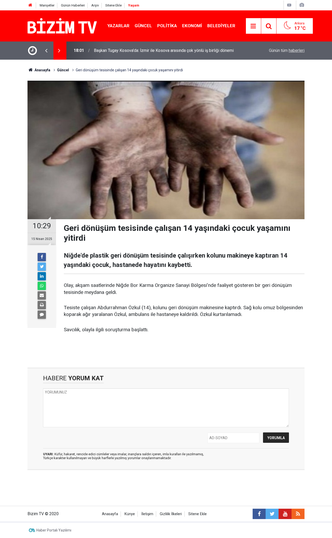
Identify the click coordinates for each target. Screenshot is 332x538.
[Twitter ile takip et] (272, 514)
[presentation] (46, 50)
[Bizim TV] (62, 25)
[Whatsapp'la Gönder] (42, 286)
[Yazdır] (42, 305)
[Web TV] (289, 5)
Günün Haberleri (73, 5)
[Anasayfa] (30, 5)
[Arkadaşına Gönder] (42, 295)
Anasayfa (110, 514)
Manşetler (47, 5)
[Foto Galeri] (302, 5)
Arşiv (95, 5)
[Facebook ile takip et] (259, 514)
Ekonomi (192, 25)
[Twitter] (42, 267)
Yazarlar (118, 25)
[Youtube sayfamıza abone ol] (285, 514)
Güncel (143, 25)
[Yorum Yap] (42, 315)
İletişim (147, 514)
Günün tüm (287, 50)
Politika (167, 25)
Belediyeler (221, 25)
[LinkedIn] (42, 276)
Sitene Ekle (113, 5)
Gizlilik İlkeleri (171, 514)
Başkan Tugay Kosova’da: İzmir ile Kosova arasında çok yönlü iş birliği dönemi (164, 50)
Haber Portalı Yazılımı (53, 530)
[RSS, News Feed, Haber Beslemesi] (298, 514)
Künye (130, 514)
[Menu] (253, 26)
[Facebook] (42, 257)
